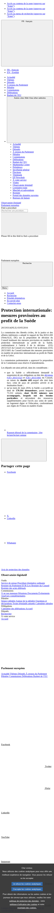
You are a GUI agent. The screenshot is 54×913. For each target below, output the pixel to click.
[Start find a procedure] (24, 223)
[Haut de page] (24, 450)
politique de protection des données (24, 901)
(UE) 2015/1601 (33, 377)
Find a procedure (9, 208)
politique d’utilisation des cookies (23, 904)
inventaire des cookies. (27, 908)
